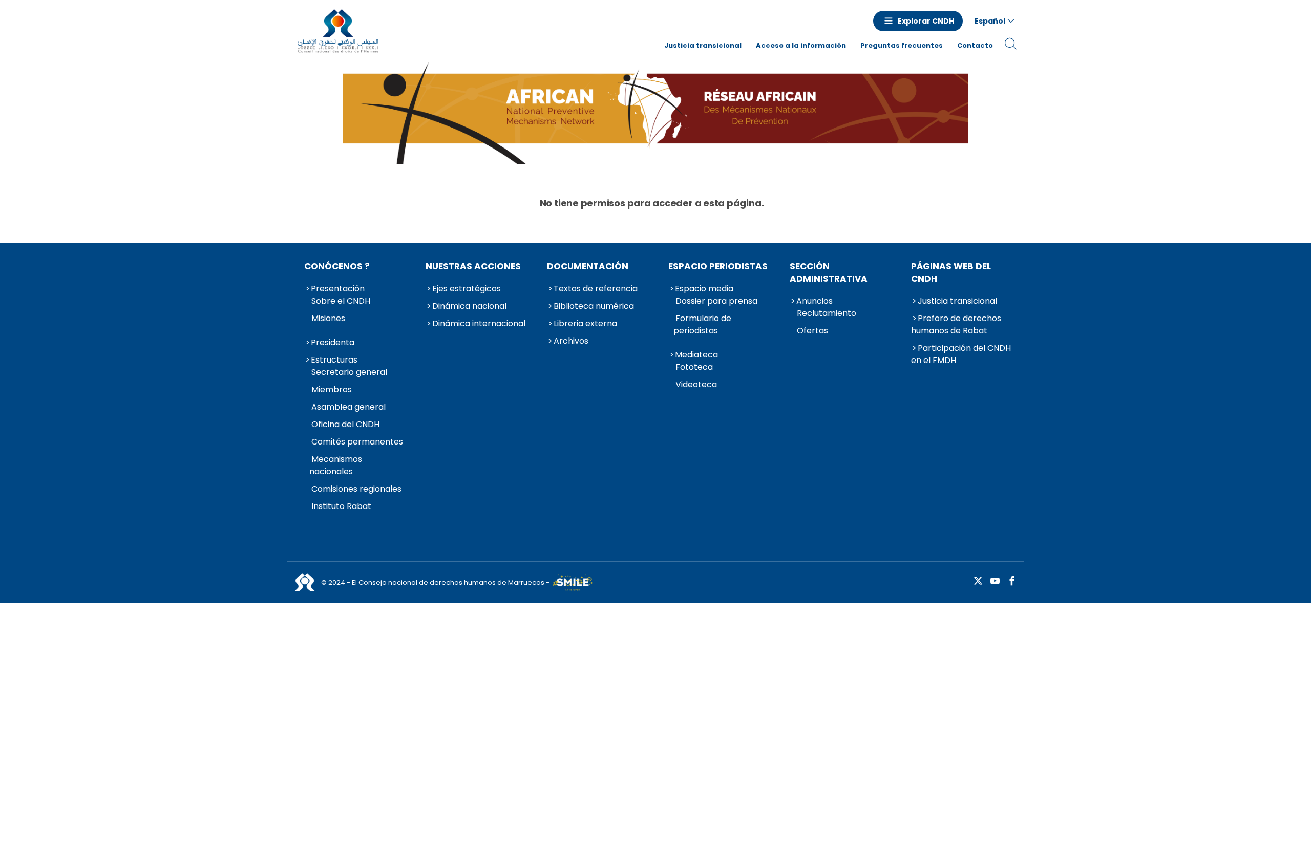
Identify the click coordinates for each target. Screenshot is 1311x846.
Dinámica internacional (478, 323)
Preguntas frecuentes (901, 45)
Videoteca (696, 384)
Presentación (338, 288)
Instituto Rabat (341, 506)
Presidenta (332, 342)
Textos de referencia (596, 288)
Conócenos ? (337, 266)
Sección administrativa (829, 272)
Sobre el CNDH (340, 301)
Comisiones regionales (356, 489)
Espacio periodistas (718, 266)
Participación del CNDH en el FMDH (961, 354)
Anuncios (814, 301)
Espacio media (704, 288)
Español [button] (990, 21)
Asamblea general (348, 407)
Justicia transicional (703, 45)
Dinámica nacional (469, 306)
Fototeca (694, 367)
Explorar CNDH (926, 21)
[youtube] (995, 581)
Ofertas (812, 330)
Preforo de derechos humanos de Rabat (956, 324)
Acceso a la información (801, 45)
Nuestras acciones (473, 266)
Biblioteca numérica (594, 306)
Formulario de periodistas (702, 324)
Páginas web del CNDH (951, 272)
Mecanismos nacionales (335, 465)
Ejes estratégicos (466, 288)
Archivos (571, 341)
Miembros (331, 389)
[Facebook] (1012, 581)
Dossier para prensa (716, 301)
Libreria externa (585, 323)
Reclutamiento (826, 313)
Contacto (975, 45)
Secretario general (349, 372)
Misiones (328, 318)
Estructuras (334, 360)
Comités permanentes (357, 442)
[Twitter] (978, 581)
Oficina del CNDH (345, 424)
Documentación (587, 266)
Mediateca (696, 355)
